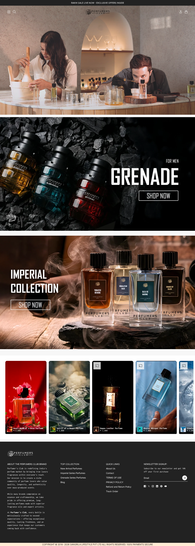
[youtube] (165, 486)
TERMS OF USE (113, 477)
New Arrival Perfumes (71, 468)
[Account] (180, 11)
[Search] (14, 11)
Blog (62, 482)
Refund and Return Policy (118, 486)
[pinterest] (161, 486)
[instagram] (152, 486)
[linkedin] (157, 486)
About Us (110, 468)
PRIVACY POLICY (114, 482)
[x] (148, 486)
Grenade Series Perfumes (73, 477)
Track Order (112, 491)
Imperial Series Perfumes (72, 473)
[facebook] (145, 486)
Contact (110, 473)
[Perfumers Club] (97, 12)
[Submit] (184, 477)
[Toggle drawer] (8, 12)
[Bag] (186, 11)
